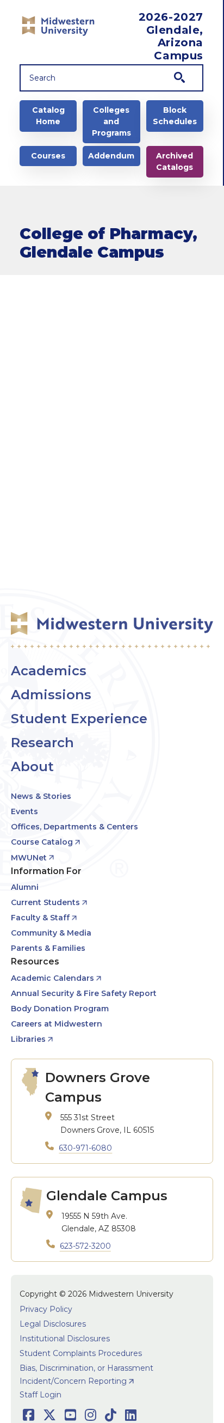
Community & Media (51, 933)
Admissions (51, 695)
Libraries (28, 1039)
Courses (48, 156)
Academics (48, 671)
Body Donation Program (60, 1008)
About (32, 766)
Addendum (111, 156)
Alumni (25, 887)
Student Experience (79, 718)
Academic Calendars (52, 978)
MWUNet (29, 858)
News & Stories (41, 796)
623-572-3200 (85, 1246)
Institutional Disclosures (65, 1338)
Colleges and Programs (111, 121)
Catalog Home (48, 115)
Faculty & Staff (40, 918)
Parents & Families (48, 948)
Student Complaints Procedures (81, 1353)
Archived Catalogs (174, 161)
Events (24, 811)
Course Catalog (42, 842)
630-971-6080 (85, 1148)
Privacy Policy (46, 1309)
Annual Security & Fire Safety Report (84, 993)
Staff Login (40, 1395)
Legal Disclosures (53, 1324)
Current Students (45, 902)
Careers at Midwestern (56, 1024)
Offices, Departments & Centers (74, 827)
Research (42, 742)
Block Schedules (175, 115)
